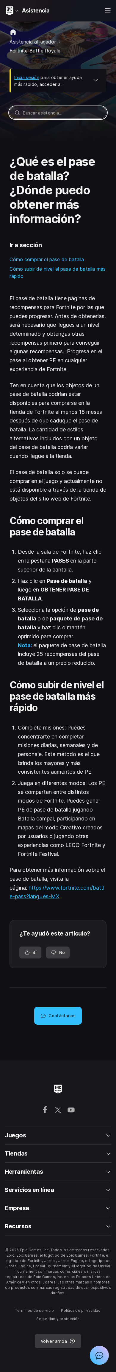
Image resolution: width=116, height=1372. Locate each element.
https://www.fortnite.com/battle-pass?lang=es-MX (57, 892)
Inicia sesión (26, 77)
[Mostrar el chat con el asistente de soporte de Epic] (99, 1355)
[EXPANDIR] (96, 80)
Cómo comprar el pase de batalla (47, 259)
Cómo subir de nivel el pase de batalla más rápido (58, 272)
